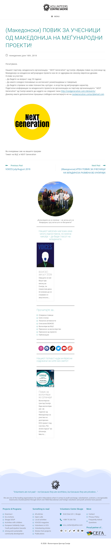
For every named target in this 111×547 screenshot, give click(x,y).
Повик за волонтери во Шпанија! (45, 394)
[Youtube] (64, 348)
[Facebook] (46, 348)
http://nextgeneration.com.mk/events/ (78, 91)
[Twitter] (58, 348)
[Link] (70, 348)
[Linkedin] (78, 530)
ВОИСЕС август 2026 (45, 273)
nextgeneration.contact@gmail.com (88, 94)
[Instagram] (41, 348)
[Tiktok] (52, 348)
